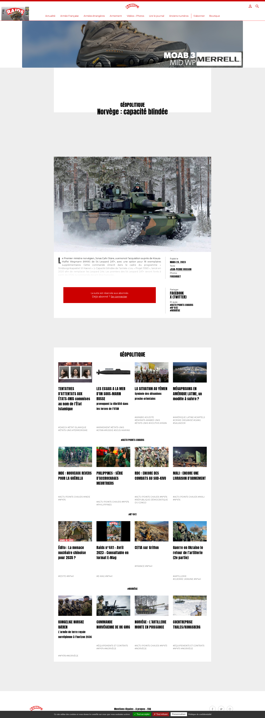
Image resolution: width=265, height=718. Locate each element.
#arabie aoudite (144, 417)
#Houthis (154, 423)
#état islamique (77, 427)
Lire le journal (156, 16)
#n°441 (174, 308)
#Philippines (104, 504)
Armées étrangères (94, 16)
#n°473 (163, 645)
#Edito (62, 576)
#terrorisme (80, 430)
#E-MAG (100, 576)
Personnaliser (179, 714)
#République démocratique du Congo (151, 501)
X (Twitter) (178, 297)
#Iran (163, 423)
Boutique (214, 16)
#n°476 (62, 499)
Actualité (50, 16)
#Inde (86, 497)
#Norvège (175, 310)
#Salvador (179, 423)
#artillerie (179, 576)
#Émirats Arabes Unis (147, 420)
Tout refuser (162, 714)
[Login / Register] (250, 6)
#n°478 (62, 655)
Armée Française (69, 16)
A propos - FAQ (143, 709)
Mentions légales (123, 709)
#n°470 (177, 648)
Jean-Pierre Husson (180, 269)
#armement (103, 427)
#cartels (199, 417)
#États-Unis (65, 430)
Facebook (177, 293)
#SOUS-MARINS (122, 430)
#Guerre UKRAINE (183, 579)
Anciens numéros (178, 16)
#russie (108, 430)
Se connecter (119, 296)
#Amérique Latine (183, 417)
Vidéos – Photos (135, 16)
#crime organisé (183, 420)
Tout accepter (143, 714)
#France (140, 566)
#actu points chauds (181, 305)
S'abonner (199, 16)
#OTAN (100, 430)
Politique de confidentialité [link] (199, 714)
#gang (197, 420)
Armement (116, 16)
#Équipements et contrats (112, 645)
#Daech (62, 427)
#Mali (201, 497)
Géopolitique (132, 354)
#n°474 (100, 648)
